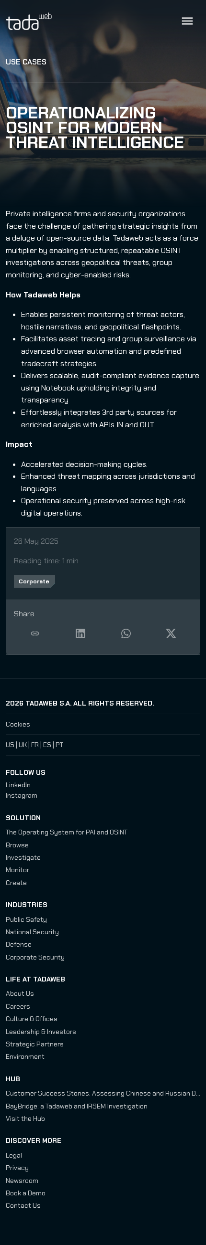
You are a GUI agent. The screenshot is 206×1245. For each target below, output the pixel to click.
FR (35, 744)
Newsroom (22, 1180)
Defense (19, 944)
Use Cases (26, 62)
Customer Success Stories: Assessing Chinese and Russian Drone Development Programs (103, 1093)
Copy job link (35, 633)
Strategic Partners (35, 1044)
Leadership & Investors (41, 1031)
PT (59, 744)
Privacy (17, 1167)
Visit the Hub (25, 1118)
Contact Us (23, 1205)
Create (16, 882)
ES (47, 744)
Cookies (18, 724)
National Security (32, 932)
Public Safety (26, 919)
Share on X (171, 633)
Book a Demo (26, 1193)
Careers (18, 1006)
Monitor (17, 869)
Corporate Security (35, 957)
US (10, 744)
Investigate (23, 857)
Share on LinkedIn (80, 633)
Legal (14, 1155)
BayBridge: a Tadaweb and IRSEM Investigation (77, 1106)
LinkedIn (18, 785)
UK (23, 744)
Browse (17, 845)
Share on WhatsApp (126, 633)
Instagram (21, 795)
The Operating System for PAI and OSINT (66, 832)
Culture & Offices (31, 1018)
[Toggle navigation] (187, 21)
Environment (25, 1056)
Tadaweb (39, 21)
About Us (20, 993)
